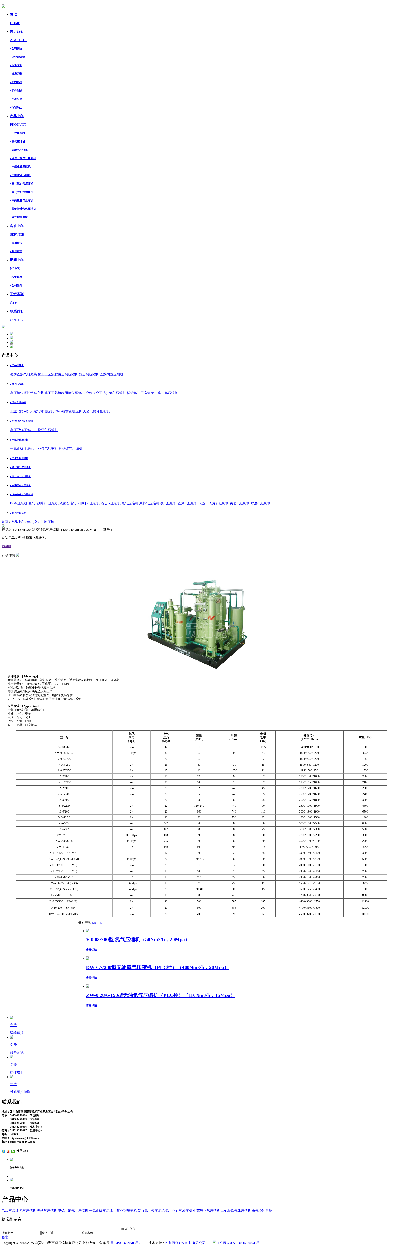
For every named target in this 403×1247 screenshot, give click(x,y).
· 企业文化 (16, 65)
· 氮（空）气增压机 (21, 192)
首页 (5, 522)
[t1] (11, 334)
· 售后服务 (16, 242)
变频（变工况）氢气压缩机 (106, 393)
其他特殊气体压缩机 (236, 1210)
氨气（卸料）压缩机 (43, 503)
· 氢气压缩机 (17, 141)
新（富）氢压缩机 (164, 393)
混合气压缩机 (111, 503)
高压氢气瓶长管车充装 (27, 393)
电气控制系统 (262, 1210)
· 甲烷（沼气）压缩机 (23, 158)
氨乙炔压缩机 (89, 374)
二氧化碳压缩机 (125, 1210)
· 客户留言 (16, 251)
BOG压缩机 (18, 503)
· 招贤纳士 (16, 107)
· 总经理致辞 (17, 56)
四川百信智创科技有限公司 (185, 1243)
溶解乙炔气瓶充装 (23, 374)
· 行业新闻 (16, 277)
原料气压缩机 (149, 503)
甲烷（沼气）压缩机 (73, 1210)
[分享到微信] (13, 1151)
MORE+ (98, 923)
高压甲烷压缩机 (22, 430)
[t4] (11, 346)
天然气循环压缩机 (96, 411)
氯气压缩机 (168, 503)
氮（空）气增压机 (40, 522)
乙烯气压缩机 (188, 503)
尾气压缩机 (130, 503)
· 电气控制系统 (19, 217)
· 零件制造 (16, 90)
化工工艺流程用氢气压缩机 (64, 393)
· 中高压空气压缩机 (21, 200)
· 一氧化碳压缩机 (20, 166)
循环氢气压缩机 (138, 393)
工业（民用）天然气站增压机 (32, 411)
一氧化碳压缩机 (22, 448)
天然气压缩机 (47, 1210)
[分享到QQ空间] (3, 1151)
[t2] (11, 338)
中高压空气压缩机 (206, 1210)
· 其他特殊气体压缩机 (23, 208)
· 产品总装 (16, 99)
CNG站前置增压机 (68, 411)
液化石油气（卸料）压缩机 (79, 503)
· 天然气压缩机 (19, 149)
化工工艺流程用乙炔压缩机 (58, 374)
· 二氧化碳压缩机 (20, 175)
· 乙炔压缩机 (17, 133)
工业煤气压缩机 (46, 448)
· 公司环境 (16, 82)
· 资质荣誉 (16, 73)
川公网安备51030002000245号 (238, 1243)
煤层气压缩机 (261, 503)
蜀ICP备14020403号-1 (126, 1243)
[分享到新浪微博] (8, 1151)
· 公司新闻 (16, 285)
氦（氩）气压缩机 (151, 1210)
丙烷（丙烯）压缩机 (214, 503)
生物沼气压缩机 (46, 430)
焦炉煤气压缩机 (70, 448)
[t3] (11, 342)
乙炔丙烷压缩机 (111, 374)
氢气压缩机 (27, 1210)
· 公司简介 (16, 48)
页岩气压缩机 (240, 503)
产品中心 (18, 522)
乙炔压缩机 (10, 1210)
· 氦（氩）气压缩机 (21, 183)
